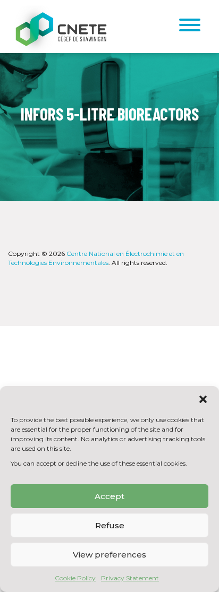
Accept (109, 496)
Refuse (109, 525)
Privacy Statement (130, 578)
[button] (203, 399)
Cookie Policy (75, 578)
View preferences (109, 555)
